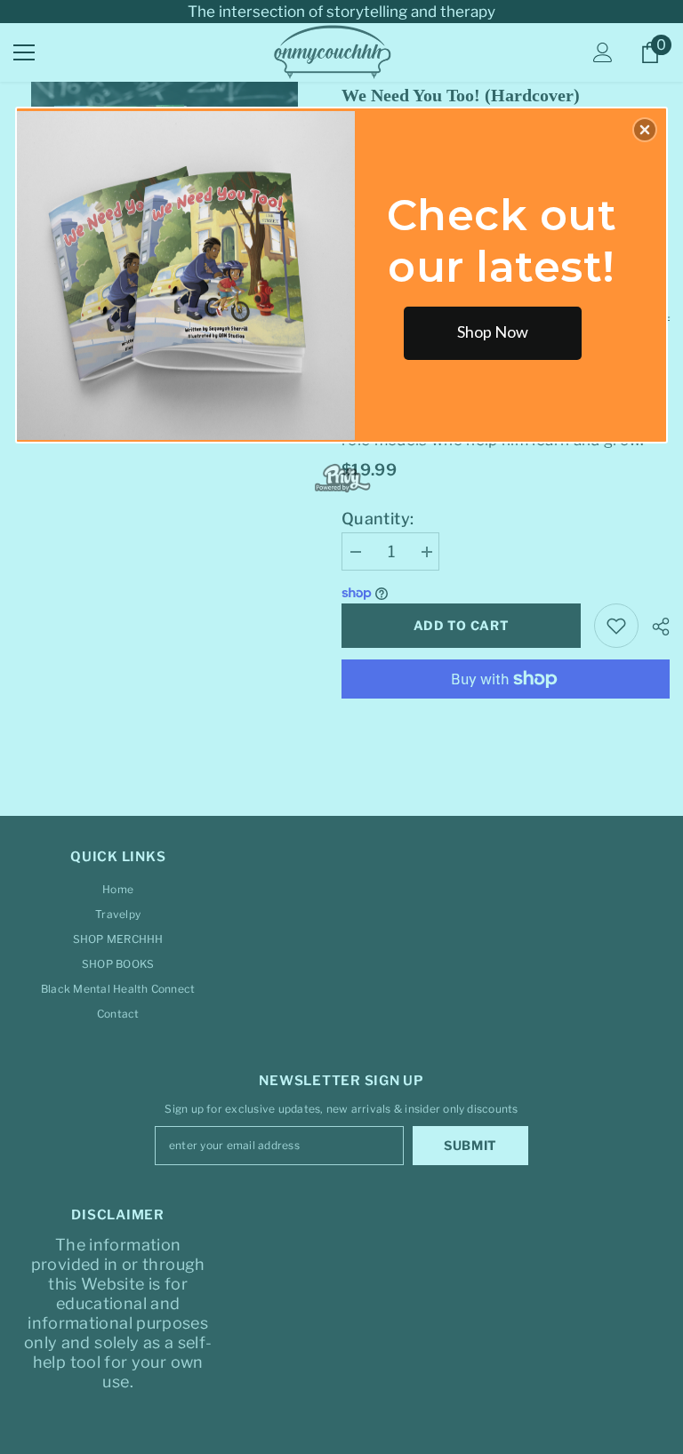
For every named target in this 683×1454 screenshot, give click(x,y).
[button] (644, 129)
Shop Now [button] (492, 331)
